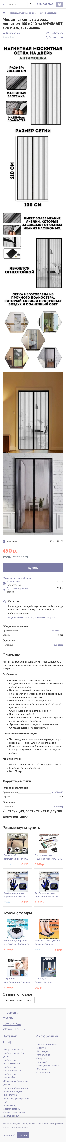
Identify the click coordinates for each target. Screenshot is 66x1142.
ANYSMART (57, 631)
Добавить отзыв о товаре (18, 1000)
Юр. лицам (42, 1051)
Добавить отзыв (54, 37)
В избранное (56, 33)
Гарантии (41, 1048)
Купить (33, 568)
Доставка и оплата (46, 1044)
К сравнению (13, 33)
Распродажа (43, 1055)
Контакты (41, 1069)
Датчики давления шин (16, 1088)
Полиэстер (57, 645)
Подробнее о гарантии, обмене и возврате (31, 617)
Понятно (23, 1135)
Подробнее (9, 1135)
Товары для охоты (13, 1049)
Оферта (40, 1058)
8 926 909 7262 (45, 4)
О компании (43, 1073)
